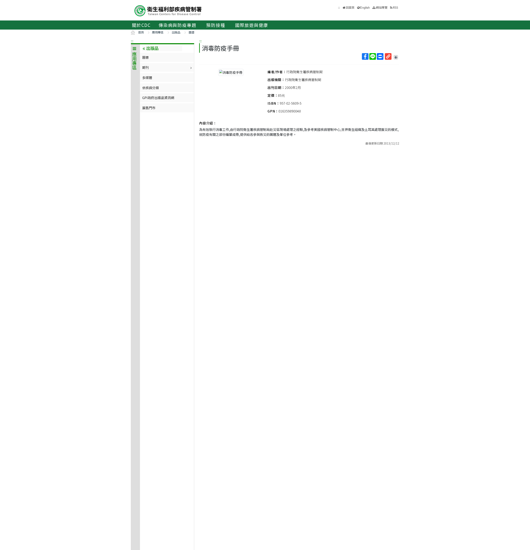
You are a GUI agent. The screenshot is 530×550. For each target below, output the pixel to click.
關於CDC (141, 25)
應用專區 (158, 32)
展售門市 (148, 107)
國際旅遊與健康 (251, 25)
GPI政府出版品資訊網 (158, 97)
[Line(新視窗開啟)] (372, 56)
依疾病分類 (150, 87)
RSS (395, 7)
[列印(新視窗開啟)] (380, 56)
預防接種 (215, 25)
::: (132, 40)
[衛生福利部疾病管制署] (168, 10)
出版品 (176, 32)
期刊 (145, 67)
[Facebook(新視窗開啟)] (365, 56)
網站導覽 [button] (381, 7)
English (365, 7)
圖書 (191, 32)
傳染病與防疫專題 (177, 25)
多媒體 (147, 77)
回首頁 (350, 7)
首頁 (141, 32)
